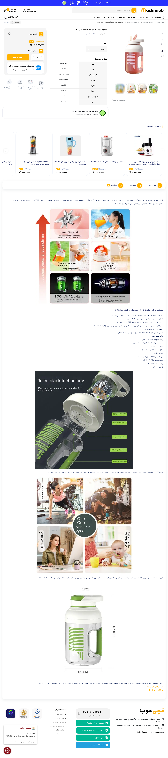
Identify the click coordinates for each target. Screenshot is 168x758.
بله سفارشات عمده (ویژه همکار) (93, 730)
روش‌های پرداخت (58, 722)
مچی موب (160, 22)
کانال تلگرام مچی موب (97, 745)
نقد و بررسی (152, 185)
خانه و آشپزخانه (148, 22)
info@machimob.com (148, 732)
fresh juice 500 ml (156, 690)
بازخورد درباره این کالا (120, 100)
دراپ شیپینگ (143, 17)
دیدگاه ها (113, 185)
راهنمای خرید (60, 714)
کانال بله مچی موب (98, 737)
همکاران (97, 17)
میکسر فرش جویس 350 (154, 686)
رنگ (105, 43)
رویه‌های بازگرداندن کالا (57, 726)
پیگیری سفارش (109, 17)
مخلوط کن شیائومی (133, 22)
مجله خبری (121, 17)
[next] (6, 151)
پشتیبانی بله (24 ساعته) (96, 723)
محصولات (157, 17)
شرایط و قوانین (59, 730)
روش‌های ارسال (59, 718)
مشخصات (132, 185)
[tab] (154, 185)
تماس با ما (131, 17)
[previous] (162, 151)
